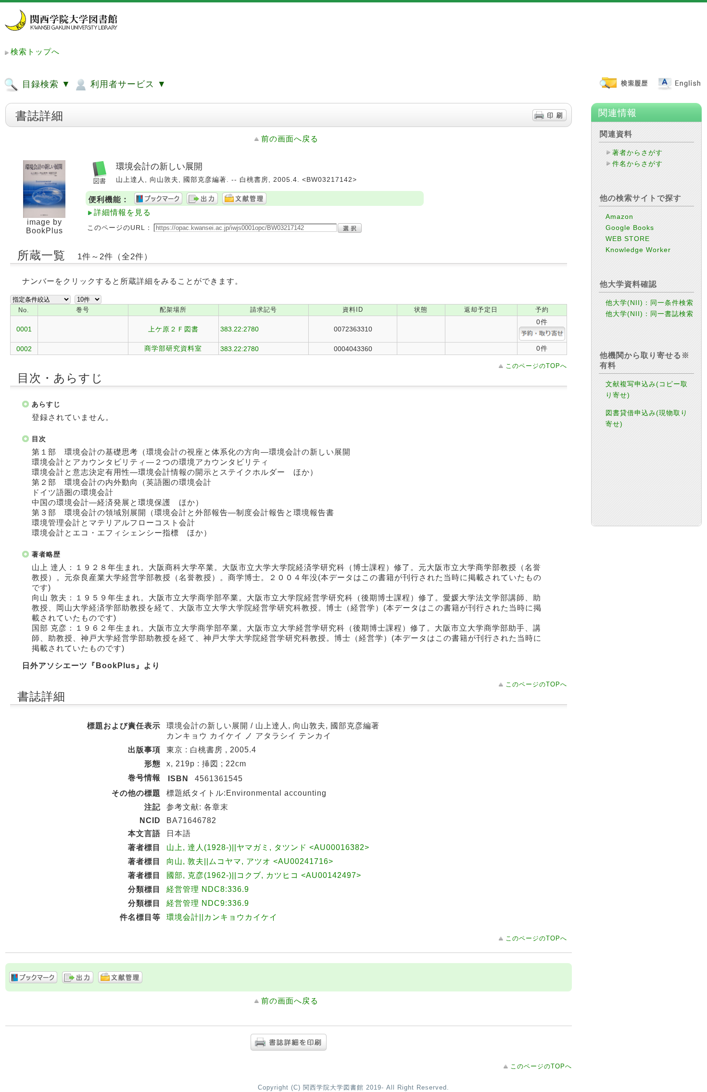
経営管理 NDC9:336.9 (207, 903)
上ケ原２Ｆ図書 (173, 329)
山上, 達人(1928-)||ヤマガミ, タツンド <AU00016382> (267, 847)
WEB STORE (628, 238)
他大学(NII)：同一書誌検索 (650, 313)
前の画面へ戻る (289, 139)
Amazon (619, 216)
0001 (24, 329)
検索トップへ (35, 52)
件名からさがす (637, 163)
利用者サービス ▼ (127, 84)
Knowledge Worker (638, 250)
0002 (24, 349)
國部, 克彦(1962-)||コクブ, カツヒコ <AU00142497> (263, 875)
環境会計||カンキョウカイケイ (222, 917)
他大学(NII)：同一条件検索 (650, 302)
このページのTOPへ (536, 365)
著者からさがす (637, 152)
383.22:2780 (239, 329)
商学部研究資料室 (173, 348)
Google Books (630, 227)
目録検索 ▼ (45, 84)
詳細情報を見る (122, 212)
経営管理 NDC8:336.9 (207, 889)
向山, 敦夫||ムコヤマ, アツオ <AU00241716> (249, 861)
